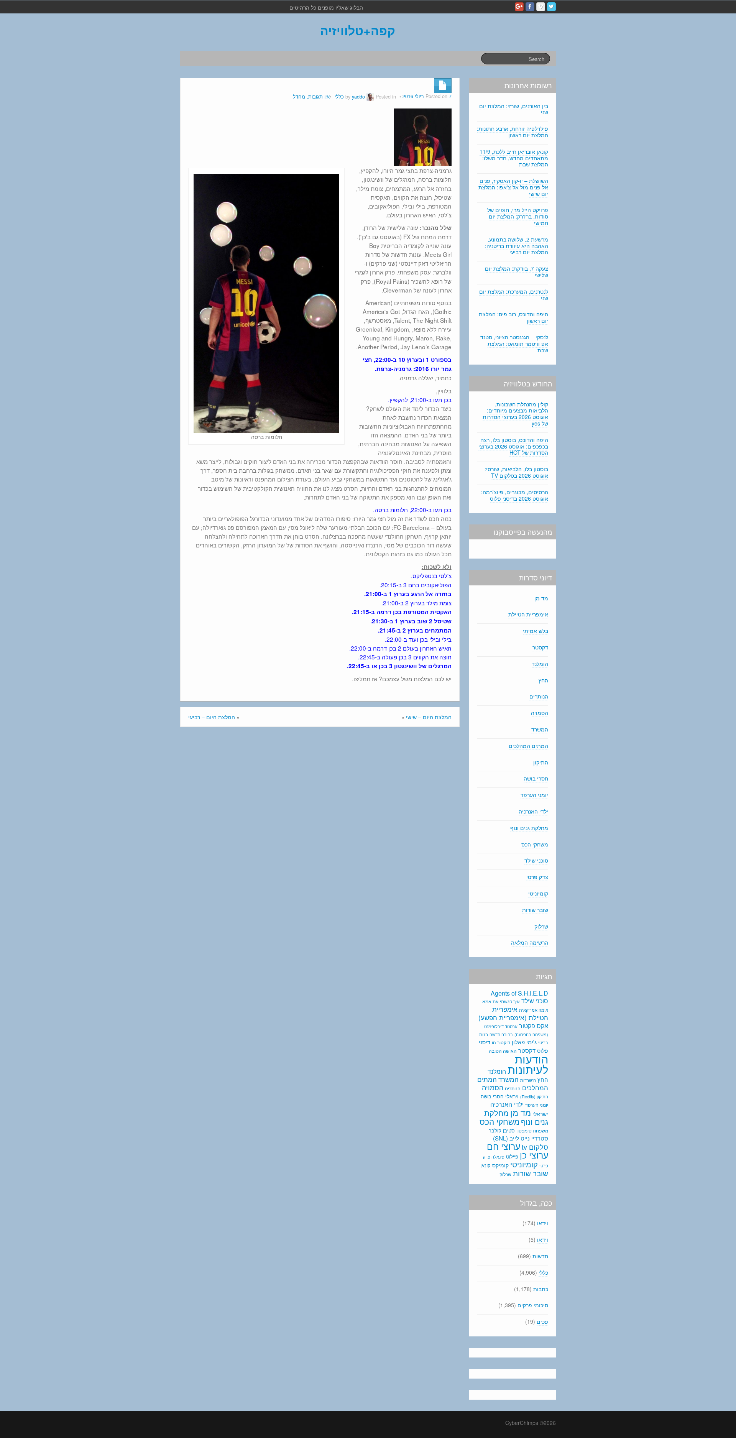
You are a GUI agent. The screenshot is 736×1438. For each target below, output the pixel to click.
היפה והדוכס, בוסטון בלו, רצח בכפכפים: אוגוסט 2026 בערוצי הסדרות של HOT (513, 446)
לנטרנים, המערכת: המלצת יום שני (513, 295)
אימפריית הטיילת (528, 614)
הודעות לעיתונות (528, 1063)
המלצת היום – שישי (429, 717)
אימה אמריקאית (533, 1010)
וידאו (542, 1223)
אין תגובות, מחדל (311, 96)
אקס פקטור (533, 1025)
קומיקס (500, 1165)
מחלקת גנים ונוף (529, 828)
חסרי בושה (536, 778)
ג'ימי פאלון (524, 1042)
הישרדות (528, 1080)
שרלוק (541, 926)
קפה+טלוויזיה (357, 30)
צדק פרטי (537, 877)
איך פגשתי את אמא (501, 1001)
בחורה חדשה (501, 1034)
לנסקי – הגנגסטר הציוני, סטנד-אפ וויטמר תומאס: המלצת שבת (513, 343)
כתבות (540, 1289)
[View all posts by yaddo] (370, 96)
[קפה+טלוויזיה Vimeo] (540, 6)
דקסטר (540, 647)
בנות (483, 1034)
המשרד (539, 729)
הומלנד (540, 663)
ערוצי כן (534, 1155)
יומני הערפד (534, 795)
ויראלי (512, 1096)
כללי (339, 96)
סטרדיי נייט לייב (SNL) (520, 1138)
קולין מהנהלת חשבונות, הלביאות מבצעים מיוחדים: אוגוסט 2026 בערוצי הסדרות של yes (515, 413)
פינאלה (497, 1157)
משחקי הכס (534, 844)
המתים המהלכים (528, 745)
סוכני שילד (536, 860)
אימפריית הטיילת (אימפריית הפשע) (513, 1013)
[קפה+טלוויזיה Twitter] (551, 6)
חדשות (540, 1256)
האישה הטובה (503, 1051)
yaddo (358, 96)
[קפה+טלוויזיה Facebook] (530, 6)
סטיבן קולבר (502, 1130)
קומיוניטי (538, 893)
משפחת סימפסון (532, 1130)
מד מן (541, 598)
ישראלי (540, 1114)
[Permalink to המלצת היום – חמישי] (423, 136)
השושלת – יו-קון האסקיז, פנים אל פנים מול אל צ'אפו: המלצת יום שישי (513, 187)
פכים (542, 1321)
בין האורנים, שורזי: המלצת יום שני (513, 109)
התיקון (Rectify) (534, 1096)
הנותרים (538, 696)
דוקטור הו (501, 1042)
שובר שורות (535, 910)
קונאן (485, 1165)
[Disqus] (320, 836)
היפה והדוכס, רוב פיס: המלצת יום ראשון (513, 317)
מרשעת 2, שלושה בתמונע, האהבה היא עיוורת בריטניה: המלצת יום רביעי (516, 245)
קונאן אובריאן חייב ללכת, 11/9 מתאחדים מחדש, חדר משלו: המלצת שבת (514, 158)
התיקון (540, 762)
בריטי (543, 1042)
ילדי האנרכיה (533, 811)
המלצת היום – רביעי (211, 717)
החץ (543, 680)
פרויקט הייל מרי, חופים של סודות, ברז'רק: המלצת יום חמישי (517, 216)
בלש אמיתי (535, 630)
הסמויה (539, 713)
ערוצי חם (503, 1146)
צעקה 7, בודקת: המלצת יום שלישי (516, 272)
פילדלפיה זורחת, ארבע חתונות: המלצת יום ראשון (512, 132)
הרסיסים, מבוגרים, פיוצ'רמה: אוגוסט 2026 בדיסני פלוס (514, 495)
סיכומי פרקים (533, 1305)
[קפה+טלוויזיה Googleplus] (519, 6)
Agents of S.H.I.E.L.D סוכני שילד (519, 997)
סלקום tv (535, 1147)
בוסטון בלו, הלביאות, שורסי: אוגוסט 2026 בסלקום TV (516, 472)
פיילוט (512, 1156)
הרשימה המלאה (529, 942)
